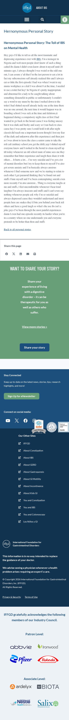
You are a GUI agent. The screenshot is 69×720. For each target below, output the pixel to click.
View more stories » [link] (34, 327)
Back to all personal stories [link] (17, 229)
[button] (27, 19)
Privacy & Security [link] (12, 597)
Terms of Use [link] (31, 597)
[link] (65, 19)
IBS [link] (39, 59)
